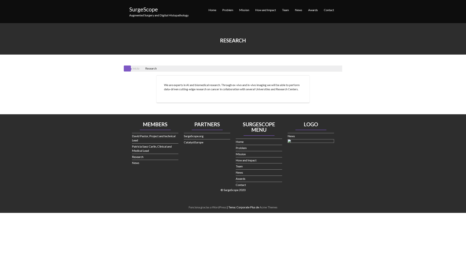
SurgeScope (143, 9)
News (298, 10)
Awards (313, 10)
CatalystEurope (193, 142)
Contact (329, 10)
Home (212, 10)
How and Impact (265, 10)
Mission (244, 10)
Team (285, 10)
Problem (227, 10)
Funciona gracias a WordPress (207, 207)
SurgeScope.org (194, 136)
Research (137, 156)
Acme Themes (268, 207)
